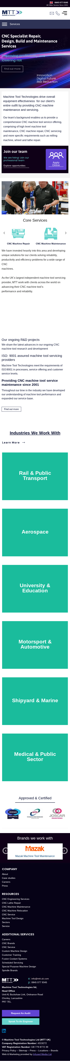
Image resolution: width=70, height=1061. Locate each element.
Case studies (8, 878)
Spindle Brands (10, 970)
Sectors (6, 922)
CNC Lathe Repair (11, 903)
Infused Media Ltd (42, 1054)
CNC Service (8, 914)
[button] (4, 233)
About (5, 874)
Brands (54, 1050)
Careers (6, 882)
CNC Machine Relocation (15, 910)
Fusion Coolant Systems (14, 959)
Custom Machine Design (14, 951)
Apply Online (56, 164)
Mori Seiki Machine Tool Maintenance (35, 856)
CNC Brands (8, 943)
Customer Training (11, 955)
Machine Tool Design (12, 918)
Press (5, 886)
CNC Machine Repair (18, 243)
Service (6, 926)
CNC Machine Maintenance (51, 243)
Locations (43, 1050)
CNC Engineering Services (15, 899)
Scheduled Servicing (12, 962)
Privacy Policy (9, 1050)
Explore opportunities (14, 165)
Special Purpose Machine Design (19, 966)
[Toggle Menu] (64, 13)
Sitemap (23, 1050)
